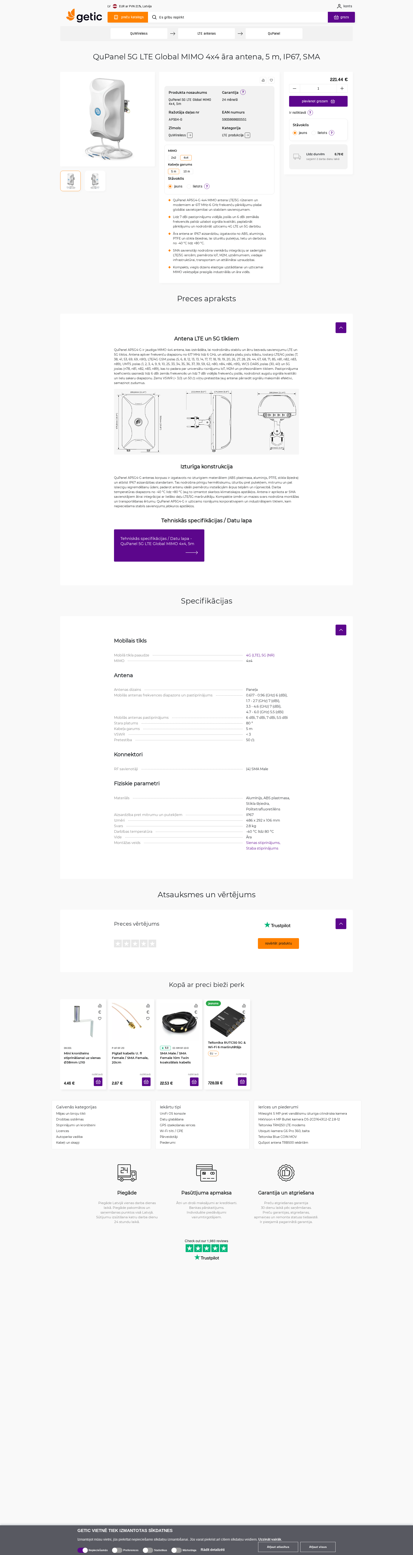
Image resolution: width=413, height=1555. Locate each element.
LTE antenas (206, 33)
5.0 (165, 1035)
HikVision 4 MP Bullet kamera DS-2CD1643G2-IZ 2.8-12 (299, 1113)
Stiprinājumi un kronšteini (76, 1119)
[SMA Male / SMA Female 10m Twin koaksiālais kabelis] (179, 1017)
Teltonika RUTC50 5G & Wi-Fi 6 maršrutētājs (225, 1043)
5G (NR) (268, 655)
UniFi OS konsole (173, 1107)
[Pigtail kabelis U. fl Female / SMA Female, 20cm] (131, 1017)
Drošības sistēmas (70, 1113)
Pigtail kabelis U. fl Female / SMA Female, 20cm (128, 1045)
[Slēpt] (341, 327)
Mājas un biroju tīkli (71, 1107)
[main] (86, 16)
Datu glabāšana (171, 1113)
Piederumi (168, 1136)
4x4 (185, 157)
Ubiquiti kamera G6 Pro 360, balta (284, 1124)
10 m (186, 171)
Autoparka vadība (69, 1130)
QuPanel (274, 33)
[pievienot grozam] (99, 1076)
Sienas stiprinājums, (263, 842)
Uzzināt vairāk (269, 1539)
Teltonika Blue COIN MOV (277, 1130)
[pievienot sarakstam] (271, 80)
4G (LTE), (254, 655)
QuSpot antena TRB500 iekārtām (283, 1136)
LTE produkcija (232, 135)
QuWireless (139, 33)
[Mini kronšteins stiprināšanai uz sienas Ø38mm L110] (83, 1017)
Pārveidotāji (169, 1130)
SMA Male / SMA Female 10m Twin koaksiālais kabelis (178, 1045)
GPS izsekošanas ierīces (177, 1119)
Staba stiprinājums (262, 848)
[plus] (342, 88)
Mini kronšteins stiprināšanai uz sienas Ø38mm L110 (80, 1045)
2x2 (173, 157)
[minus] (294, 88)
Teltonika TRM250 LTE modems (281, 1119)
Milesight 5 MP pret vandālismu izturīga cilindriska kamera (302, 1107)
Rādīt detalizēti (213, 1550)
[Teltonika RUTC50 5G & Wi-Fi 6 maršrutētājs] (227, 1017)
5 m (173, 171)
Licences (62, 1124)
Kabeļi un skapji (68, 1136)
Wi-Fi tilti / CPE (171, 1124)
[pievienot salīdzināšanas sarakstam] (263, 80)
